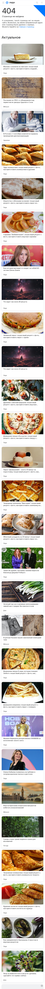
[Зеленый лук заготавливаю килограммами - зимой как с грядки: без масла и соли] (22, 597)
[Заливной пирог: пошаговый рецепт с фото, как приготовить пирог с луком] (22, 328)
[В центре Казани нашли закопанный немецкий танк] (22, 630)
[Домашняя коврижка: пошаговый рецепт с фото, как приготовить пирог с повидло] (22, 697)
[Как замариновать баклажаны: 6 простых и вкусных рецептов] (22, 933)
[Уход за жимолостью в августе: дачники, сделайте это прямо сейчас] (22, 966)
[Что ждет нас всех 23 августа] (22, 362)
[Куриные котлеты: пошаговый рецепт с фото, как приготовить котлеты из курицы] (22, 899)
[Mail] (7, 2)
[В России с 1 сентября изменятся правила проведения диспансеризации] (22, 126)
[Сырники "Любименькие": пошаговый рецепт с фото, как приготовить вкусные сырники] (22, 227)
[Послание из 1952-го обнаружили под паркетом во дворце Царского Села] (22, 93)
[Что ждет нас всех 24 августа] (22, 294)
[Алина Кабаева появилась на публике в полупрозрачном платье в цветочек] (22, 765)
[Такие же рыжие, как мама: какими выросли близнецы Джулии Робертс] (22, 563)
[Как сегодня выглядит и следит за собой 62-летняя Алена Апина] (22, 261)
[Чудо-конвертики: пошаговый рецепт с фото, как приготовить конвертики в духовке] (22, 160)
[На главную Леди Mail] (11, 2)
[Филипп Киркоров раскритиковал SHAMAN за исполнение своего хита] (22, 731)
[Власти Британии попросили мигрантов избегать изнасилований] (22, 798)
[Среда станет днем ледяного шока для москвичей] (22, 832)
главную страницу (26, 27)
